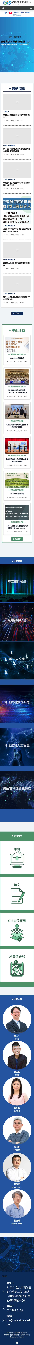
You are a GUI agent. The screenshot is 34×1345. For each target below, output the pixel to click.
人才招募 (6, 226)
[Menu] (31, 8)
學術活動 (14, 354)
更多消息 (16, 313)
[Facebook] (17, 1343)
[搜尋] (3, 8)
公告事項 (6, 260)
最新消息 (6, 145)
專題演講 (20, 354)
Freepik (21, 1337)
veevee (7, 120)
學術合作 (14, 421)
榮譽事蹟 (12, 145)
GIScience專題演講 (17, 358)
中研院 (16, 12)
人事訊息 (6, 111)
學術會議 (14, 386)
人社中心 (21, 12)
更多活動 (16, 539)
